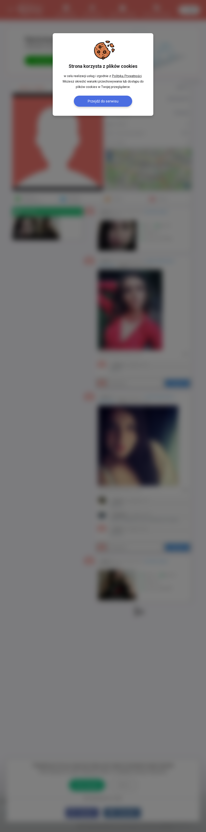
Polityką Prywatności (127, 76)
